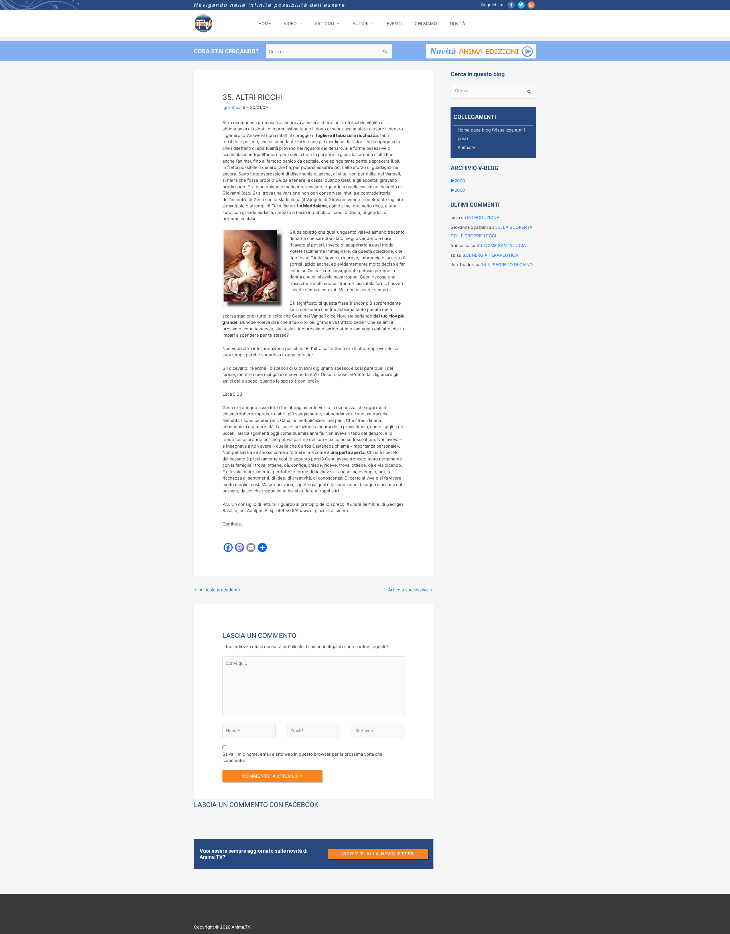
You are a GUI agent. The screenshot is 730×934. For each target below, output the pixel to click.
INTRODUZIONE (483, 217)
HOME (264, 23)
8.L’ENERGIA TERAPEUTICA (490, 255)
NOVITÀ (457, 23)
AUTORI (360, 23)
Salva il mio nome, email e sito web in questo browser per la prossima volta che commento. (302, 757)
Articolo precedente (217, 590)
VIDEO (290, 23)
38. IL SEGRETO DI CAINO (506, 264)
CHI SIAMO (426, 23)
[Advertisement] (298, 617)
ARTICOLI (324, 23)
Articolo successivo (410, 590)
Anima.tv (466, 147)
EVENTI (394, 23)
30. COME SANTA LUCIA (501, 245)
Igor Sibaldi (233, 107)
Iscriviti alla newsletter (378, 853)
